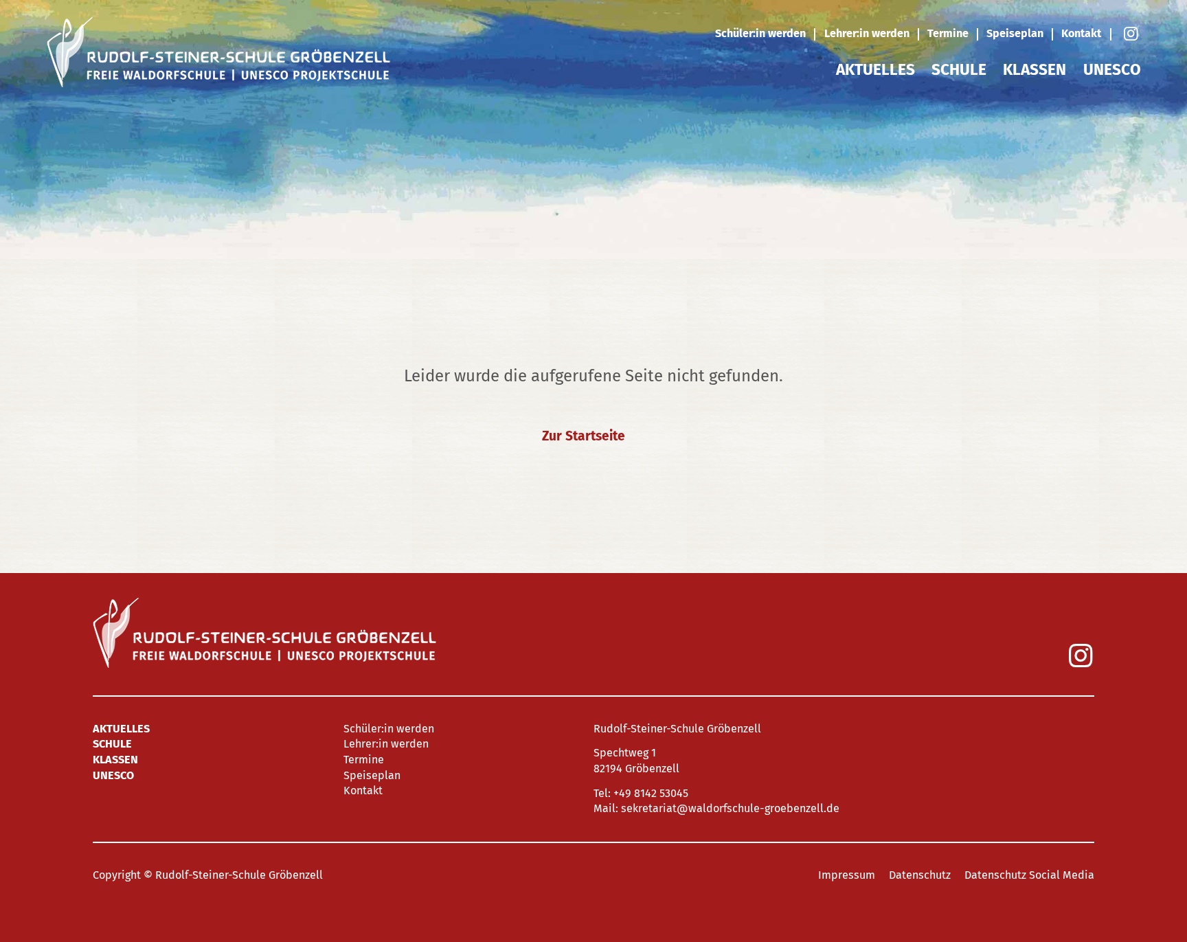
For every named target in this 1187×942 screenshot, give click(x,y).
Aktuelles (875, 69)
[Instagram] (1130, 34)
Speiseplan (1014, 33)
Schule (958, 69)
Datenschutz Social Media (1029, 875)
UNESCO (1112, 69)
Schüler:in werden (760, 33)
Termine (948, 33)
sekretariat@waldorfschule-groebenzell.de (730, 808)
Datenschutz (920, 875)
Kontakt (1081, 33)
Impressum (846, 875)
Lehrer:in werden (866, 33)
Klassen (1034, 69)
